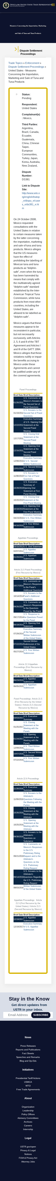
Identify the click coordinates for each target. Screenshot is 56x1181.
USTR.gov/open (28, 1146)
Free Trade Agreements (28, 1089)
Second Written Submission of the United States (31, 644)
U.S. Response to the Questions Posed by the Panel (32, 617)
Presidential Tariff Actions (28, 1078)
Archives (28, 1122)
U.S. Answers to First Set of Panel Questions (31, 476)
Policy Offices (28, 1114)
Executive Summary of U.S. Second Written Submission (32, 461)
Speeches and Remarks (28, 1057)
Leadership (28, 1110)
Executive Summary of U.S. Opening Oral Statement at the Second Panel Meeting (32, 425)
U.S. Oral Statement (32, 546)
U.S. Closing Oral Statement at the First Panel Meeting (32, 500)
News (28, 1037)
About (28, 1098)
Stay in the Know (29, 999)
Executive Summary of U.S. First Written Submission (32, 518)
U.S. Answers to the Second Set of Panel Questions (32, 413)
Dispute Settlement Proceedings (26, 66)
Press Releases (28, 1046)
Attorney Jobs (28, 1161)
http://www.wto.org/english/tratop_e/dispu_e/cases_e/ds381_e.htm (31, 201)
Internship (28, 1129)
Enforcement (32, 63)
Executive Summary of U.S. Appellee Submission (32, 927)
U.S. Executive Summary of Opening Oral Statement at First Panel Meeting (31, 488)
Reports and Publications (28, 1049)
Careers (28, 1125)
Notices (28, 1154)
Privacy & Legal (28, 1150)
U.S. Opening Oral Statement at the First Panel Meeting (32, 509)
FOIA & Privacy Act (28, 1158)
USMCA (28, 1082)
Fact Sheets (28, 1053)
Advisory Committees (28, 1118)
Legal (28, 1138)
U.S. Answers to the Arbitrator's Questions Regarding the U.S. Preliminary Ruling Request (32, 877)
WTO (28, 1085)
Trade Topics (15, 63)
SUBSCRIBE (40, 1015)
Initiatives (28, 1069)
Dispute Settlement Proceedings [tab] (30, 52)
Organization (28, 1107)
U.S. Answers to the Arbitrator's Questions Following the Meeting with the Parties (32, 799)
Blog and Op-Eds (28, 1061)
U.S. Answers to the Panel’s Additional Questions (32, 596)
